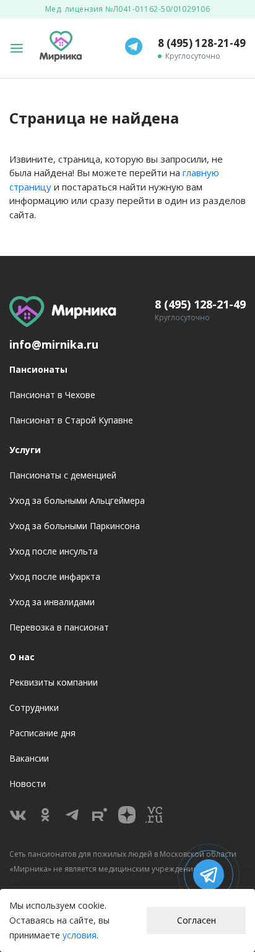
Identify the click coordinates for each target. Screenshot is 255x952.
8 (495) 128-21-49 (202, 43)
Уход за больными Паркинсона (74, 526)
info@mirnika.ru (53, 344)
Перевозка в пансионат (59, 627)
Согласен (196, 920)
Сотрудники (34, 707)
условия (80, 935)
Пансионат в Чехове (52, 395)
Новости (27, 783)
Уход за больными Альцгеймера (77, 500)
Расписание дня (42, 733)
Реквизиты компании (53, 682)
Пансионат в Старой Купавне (71, 420)
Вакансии (29, 758)
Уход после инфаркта (54, 576)
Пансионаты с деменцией (62, 475)
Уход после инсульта (53, 551)
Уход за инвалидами (52, 602)
